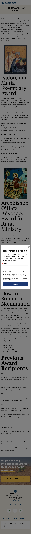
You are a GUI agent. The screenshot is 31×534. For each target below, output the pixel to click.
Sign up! (15, 284)
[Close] (29, 247)
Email (5, 263)
